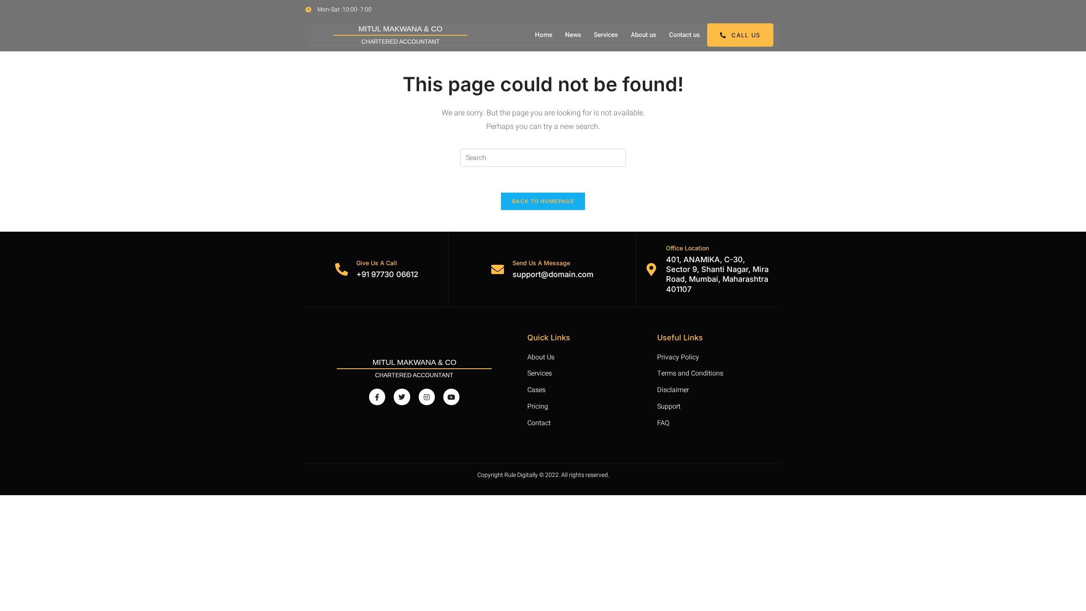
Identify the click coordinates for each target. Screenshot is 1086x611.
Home (543, 34)
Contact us (684, 34)
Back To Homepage (543, 201)
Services (606, 34)
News (573, 34)
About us (643, 34)
